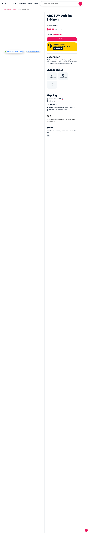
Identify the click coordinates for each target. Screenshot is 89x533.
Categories (22, 3)
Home (5, 9)
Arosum (14, 9)
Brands (30, 3)
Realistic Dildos (57, 34)
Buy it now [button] (62, 39)
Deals (36, 3)
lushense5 (58, 48)
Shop (9, 9)
